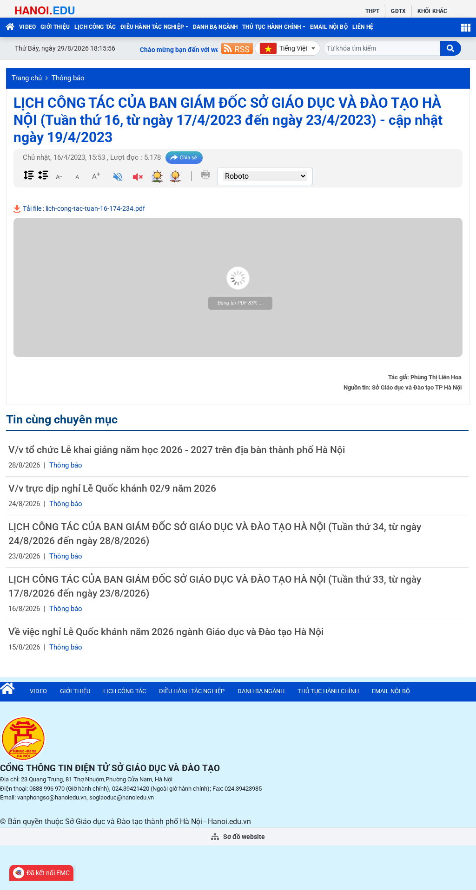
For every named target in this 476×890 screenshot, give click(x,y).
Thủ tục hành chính (271, 27)
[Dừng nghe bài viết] (138, 177)
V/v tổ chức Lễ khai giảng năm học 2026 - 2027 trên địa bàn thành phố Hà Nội (176, 449)
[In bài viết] (205, 175)
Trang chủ (27, 78)
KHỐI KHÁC (432, 11)
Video (27, 27)
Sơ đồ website (243, 836)
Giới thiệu (55, 27)
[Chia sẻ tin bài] (184, 157)
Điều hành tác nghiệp (152, 27)
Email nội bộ (329, 27)
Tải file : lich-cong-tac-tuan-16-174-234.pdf (83, 208)
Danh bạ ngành (215, 27)
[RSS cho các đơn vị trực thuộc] (237, 48)
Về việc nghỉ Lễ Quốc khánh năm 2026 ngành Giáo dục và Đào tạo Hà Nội (166, 631)
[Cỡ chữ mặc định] (77, 176)
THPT (372, 11)
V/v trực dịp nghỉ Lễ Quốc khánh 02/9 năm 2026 (112, 488)
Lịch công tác (95, 27)
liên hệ (362, 27)
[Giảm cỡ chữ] (59, 176)
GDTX (398, 11)
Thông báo (68, 78)
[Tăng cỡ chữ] (96, 176)
